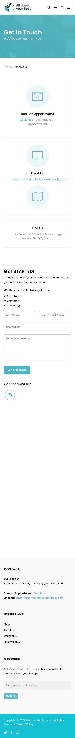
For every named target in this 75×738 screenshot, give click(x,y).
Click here (27, 120)
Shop (7, 624)
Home (7, 67)
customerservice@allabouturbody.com (38, 179)
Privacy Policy (12, 642)
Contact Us (11, 636)
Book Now (39, 593)
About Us (9, 630)
